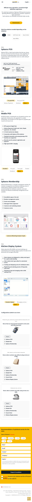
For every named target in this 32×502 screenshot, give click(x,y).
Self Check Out (16, 35)
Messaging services (21, 302)
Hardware (18, 103)
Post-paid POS (20, 100)
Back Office (16, 38)
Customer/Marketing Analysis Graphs (16, 236)
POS (4, 35)
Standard (5, 168)
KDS (24, 438)
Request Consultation (16, 472)
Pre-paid (12, 168)
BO (4, 441)
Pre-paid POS (11, 100)
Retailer (27, 168)
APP (10, 441)
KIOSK (9, 35)
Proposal (7, 336)
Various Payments (8, 103)
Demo (25, 103)
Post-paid (20, 168)
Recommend (16, 22)
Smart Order (26, 35)
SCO (18, 438)
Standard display (10, 302)
